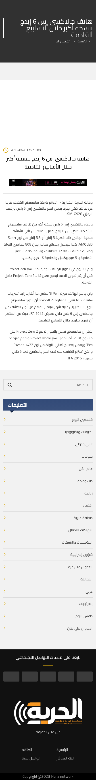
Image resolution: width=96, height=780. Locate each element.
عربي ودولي (84, 444)
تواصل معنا (31, 758)
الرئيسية (80, 41)
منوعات (87, 456)
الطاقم (27, 749)
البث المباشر (65, 758)
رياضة (88, 493)
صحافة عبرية (83, 517)
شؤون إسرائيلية (81, 554)
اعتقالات (86, 579)
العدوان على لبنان (80, 628)
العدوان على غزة (80, 566)
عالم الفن (86, 468)
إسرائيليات (86, 603)
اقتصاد (88, 505)
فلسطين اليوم (82, 419)
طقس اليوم (84, 616)
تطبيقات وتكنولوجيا (79, 431)
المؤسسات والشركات (77, 542)
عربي (89, 591)
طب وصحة (85, 481)
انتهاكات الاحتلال (80, 530)
